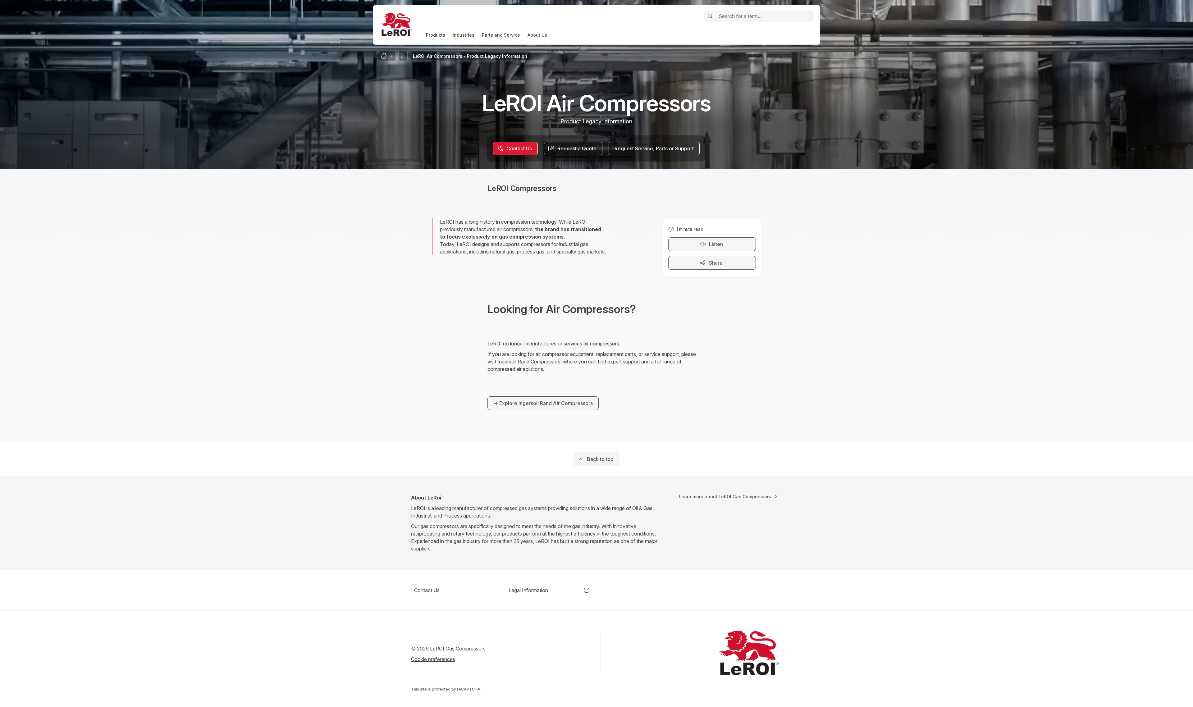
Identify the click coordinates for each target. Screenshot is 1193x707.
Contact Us (427, 590)
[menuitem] (435, 35)
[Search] (710, 16)
